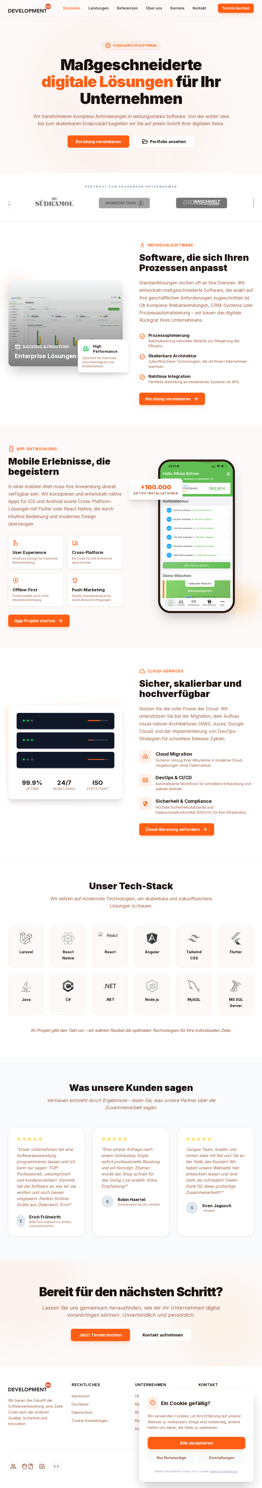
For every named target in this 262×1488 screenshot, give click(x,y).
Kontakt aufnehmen (163, 1334)
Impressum (81, 1396)
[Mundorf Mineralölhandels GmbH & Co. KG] (100, 203)
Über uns (154, 8)
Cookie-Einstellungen (90, 1420)
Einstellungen (221, 1457)
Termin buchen (236, 8)
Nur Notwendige (171, 1457)
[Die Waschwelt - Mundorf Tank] (177, 203)
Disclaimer (80, 1404)
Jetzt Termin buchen (100, 1334)
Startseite (71, 8)
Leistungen (99, 8)
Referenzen (127, 8)
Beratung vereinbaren (98, 141)
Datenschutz (82, 1412)
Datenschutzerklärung (224, 1471)
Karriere (177, 8)
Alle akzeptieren (196, 1443)
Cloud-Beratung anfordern (176, 829)
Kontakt (199, 8)
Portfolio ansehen (164, 141)
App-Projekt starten (38, 620)
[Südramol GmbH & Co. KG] (31, 203)
